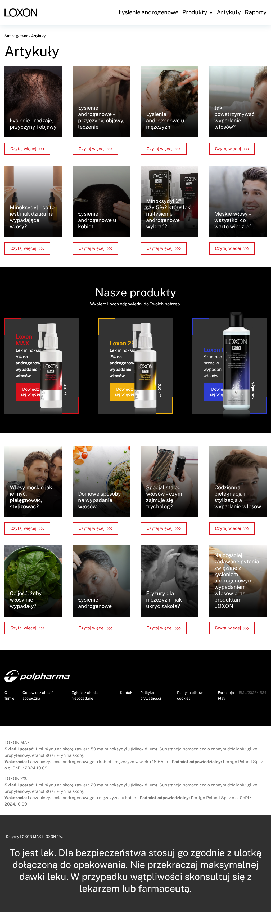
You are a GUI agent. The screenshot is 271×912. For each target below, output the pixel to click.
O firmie (9, 695)
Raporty (256, 12)
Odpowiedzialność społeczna (37, 695)
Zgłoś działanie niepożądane (84, 695)
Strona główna (16, 36)
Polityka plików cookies (190, 695)
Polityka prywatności (150, 695)
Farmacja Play (226, 695)
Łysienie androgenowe (148, 12)
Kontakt (127, 693)
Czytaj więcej (23, 148)
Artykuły (229, 12)
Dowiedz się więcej (30, 392)
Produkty (194, 12)
